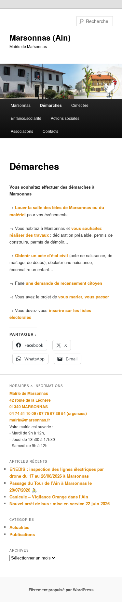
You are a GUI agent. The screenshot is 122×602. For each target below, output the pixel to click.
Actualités (19, 527)
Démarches (51, 105)
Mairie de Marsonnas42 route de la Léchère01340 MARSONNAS (30, 399)
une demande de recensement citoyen (64, 283)
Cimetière (79, 105)
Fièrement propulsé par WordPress (61, 590)
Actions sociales (65, 118)
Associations (22, 131)
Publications (22, 534)
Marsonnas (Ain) (40, 37)
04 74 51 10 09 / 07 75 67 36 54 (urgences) (48, 413)
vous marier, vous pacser (83, 297)
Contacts (50, 131)
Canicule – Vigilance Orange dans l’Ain (48, 497)
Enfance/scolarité (26, 118)
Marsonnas (21, 105)
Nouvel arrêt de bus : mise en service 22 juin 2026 (59, 503)
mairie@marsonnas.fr (29, 420)
